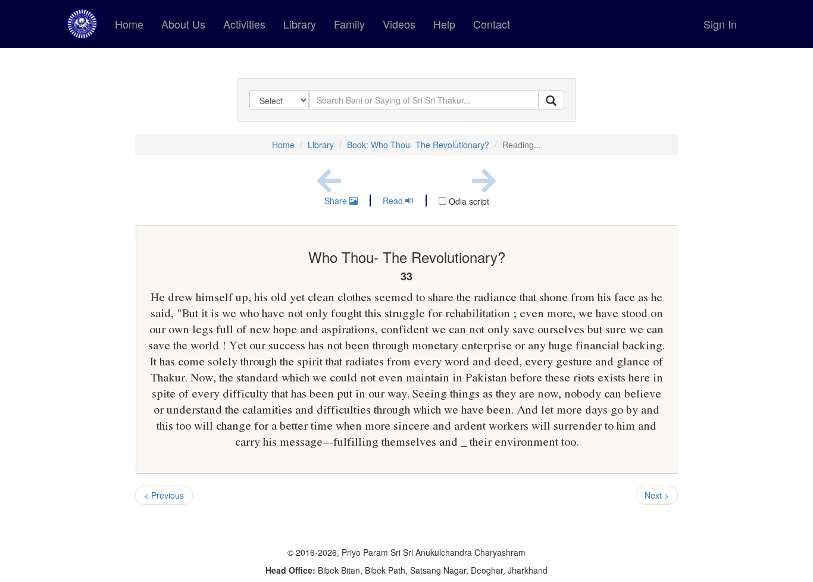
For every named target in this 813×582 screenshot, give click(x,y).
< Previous (164, 495)
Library (299, 24)
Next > (657, 495)
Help (444, 24)
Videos (399, 24)
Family (349, 24)
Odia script (467, 201)
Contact (491, 24)
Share (336, 200)
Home (129, 24)
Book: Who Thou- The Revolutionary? (418, 145)
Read (394, 200)
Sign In (720, 24)
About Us (183, 24)
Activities (244, 24)
